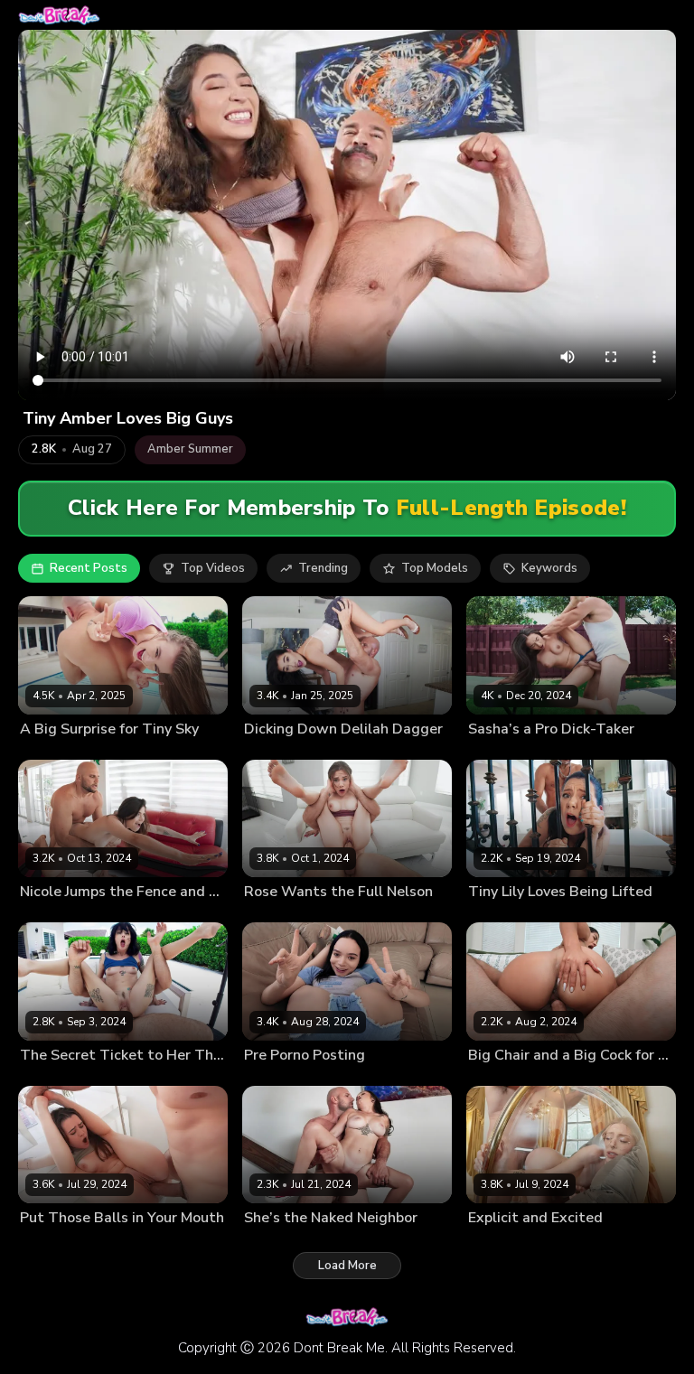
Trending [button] (323, 568)
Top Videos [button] (213, 568)
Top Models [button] (434, 568)
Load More (347, 1265)
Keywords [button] (549, 568)
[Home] (59, 15)
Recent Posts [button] (88, 568)
